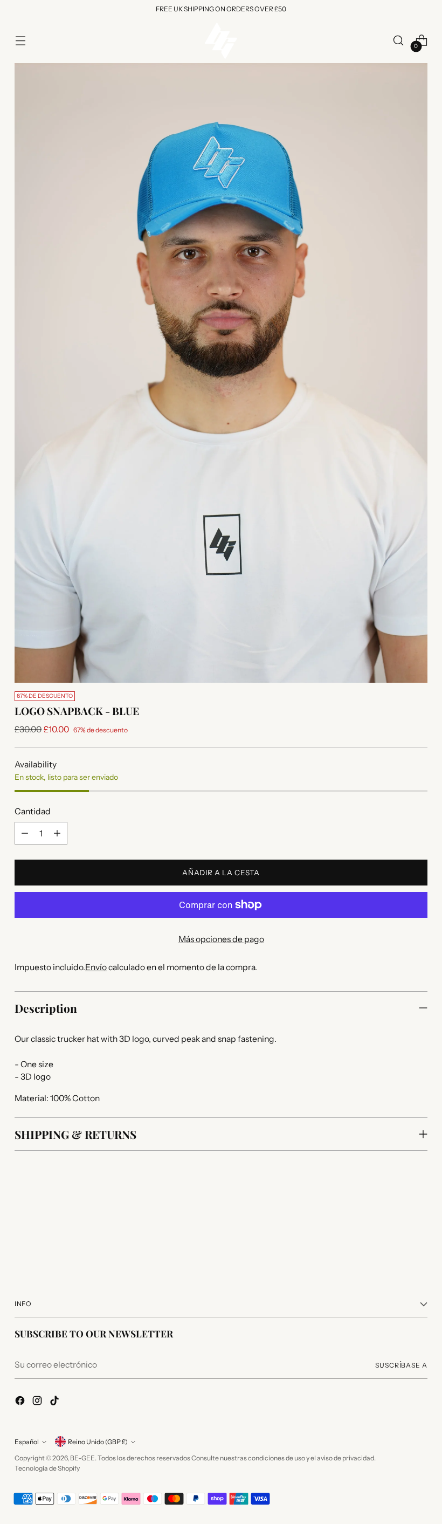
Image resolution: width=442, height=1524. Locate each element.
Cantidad (33, 811)
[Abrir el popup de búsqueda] (399, 41)
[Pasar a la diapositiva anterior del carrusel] (393, 1232)
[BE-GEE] (221, 41)
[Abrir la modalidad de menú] (20, 41)
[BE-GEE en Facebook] (21, 1402)
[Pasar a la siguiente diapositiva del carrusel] (418, 1231)
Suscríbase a (401, 1365)
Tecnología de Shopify (47, 1468)
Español (27, 1442)
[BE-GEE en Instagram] (38, 1402)
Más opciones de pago (221, 939)
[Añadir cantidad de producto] (57, 833)
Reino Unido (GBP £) (98, 1442)
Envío (96, 967)
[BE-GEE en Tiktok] (55, 1402)
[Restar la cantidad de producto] (24, 833)
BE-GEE (82, 1458)
